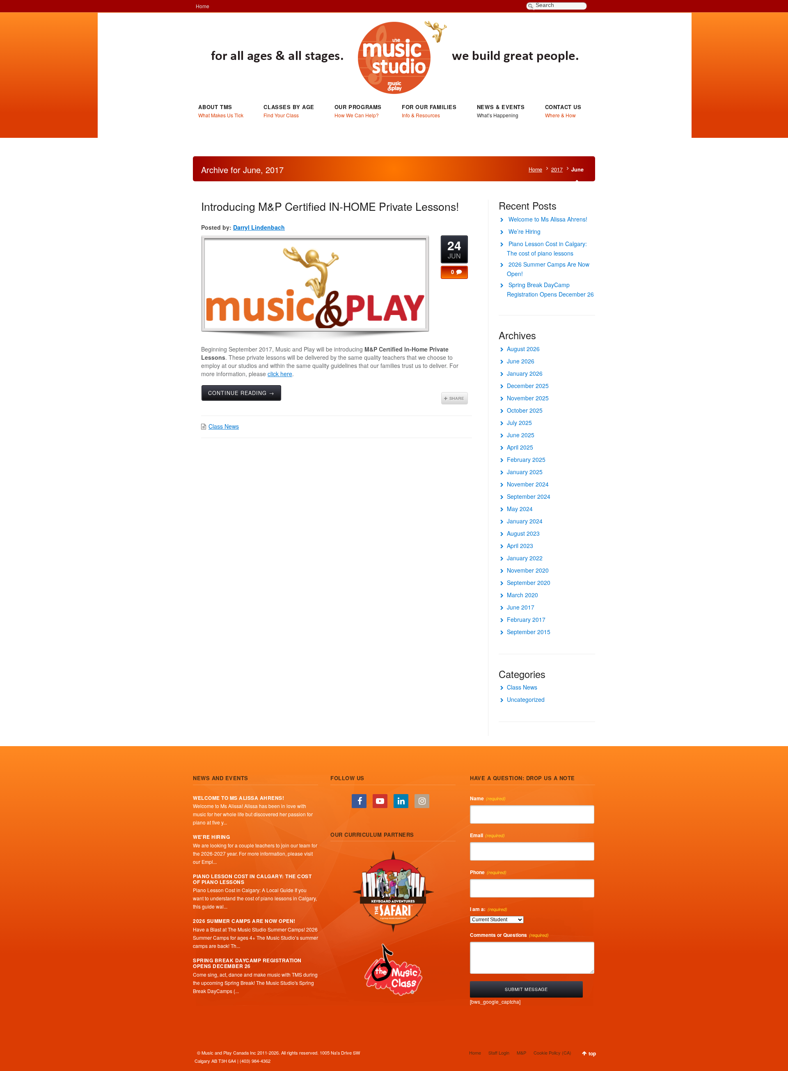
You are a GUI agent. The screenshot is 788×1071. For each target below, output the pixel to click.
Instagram (422, 801)
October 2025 (525, 410)
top (592, 1053)
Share (454, 398)
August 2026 (523, 349)
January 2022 (525, 558)
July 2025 (519, 422)
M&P (521, 1052)
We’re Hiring (525, 231)
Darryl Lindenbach (259, 227)
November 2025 (528, 398)
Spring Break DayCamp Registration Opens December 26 (247, 963)
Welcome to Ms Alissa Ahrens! (548, 219)
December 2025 (528, 385)
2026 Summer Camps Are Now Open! (244, 921)
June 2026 (520, 361)
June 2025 (520, 435)
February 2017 (526, 619)
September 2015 (528, 632)
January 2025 (525, 472)
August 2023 (523, 533)
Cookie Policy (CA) (552, 1052)
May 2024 (520, 509)
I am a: (488, 909)
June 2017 (520, 607)
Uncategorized (526, 699)
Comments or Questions (509, 935)
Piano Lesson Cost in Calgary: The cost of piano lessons (252, 879)
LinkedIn (401, 801)
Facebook (359, 801)
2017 (557, 169)
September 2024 (528, 496)
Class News (223, 426)
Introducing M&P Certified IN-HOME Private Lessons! (330, 206)
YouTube (380, 801)
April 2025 (520, 447)
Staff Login (498, 1052)
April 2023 (520, 545)
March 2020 (522, 595)
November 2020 (528, 570)
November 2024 (528, 484)
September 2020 (528, 582)
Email (487, 835)
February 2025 (526, 459)
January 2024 (525, 521)
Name (488, 798)
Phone (488, 872)
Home (202, 5)
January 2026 (525, 373)
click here (280, 374)
